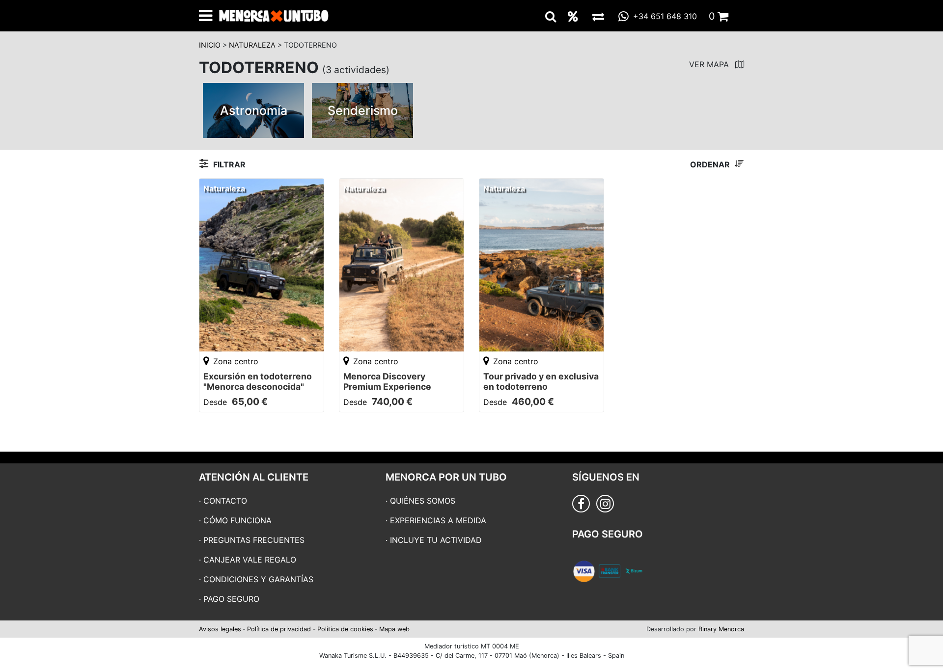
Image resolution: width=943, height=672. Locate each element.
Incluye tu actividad (436, 540)
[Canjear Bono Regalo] (598, 16)
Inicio (210, 45)
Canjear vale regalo (249, 559)
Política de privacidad (279, 629)
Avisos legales (220, 629)
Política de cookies (345, 629)
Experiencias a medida (438, 520)
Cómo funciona (237, 520)
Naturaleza (252, 45)
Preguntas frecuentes (254, 540)
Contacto (225, 501)
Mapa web (394, 629)
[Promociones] (573, 16)
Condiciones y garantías (258, 579)
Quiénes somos (422, 501)
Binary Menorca (721, 629)
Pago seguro (231, 599)
